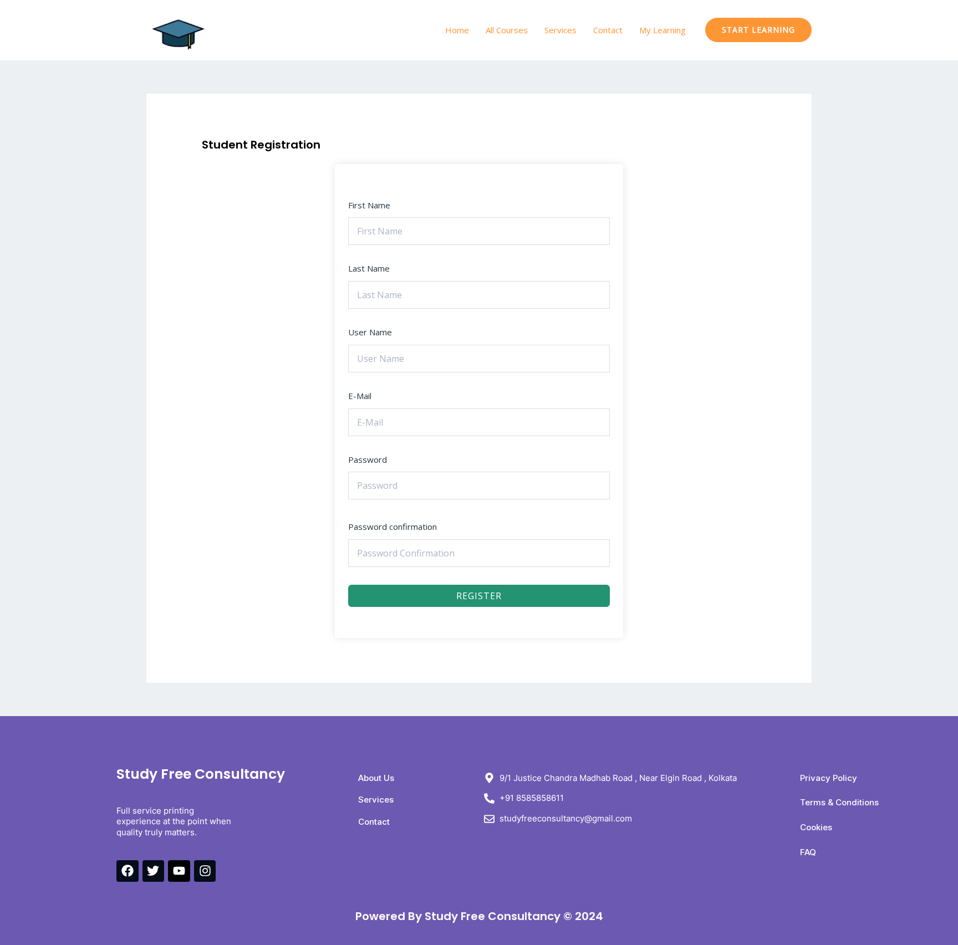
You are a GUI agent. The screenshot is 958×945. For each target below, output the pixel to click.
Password (367, 459)
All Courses (507, 29)
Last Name (369, 268)
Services (560, 29)
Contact (608, 29)
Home (457, 29)
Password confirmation (392, 526)
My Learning (662, 29)
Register (479, 596)
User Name (370, 332)
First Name (369, 205)
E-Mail (359, 395)
